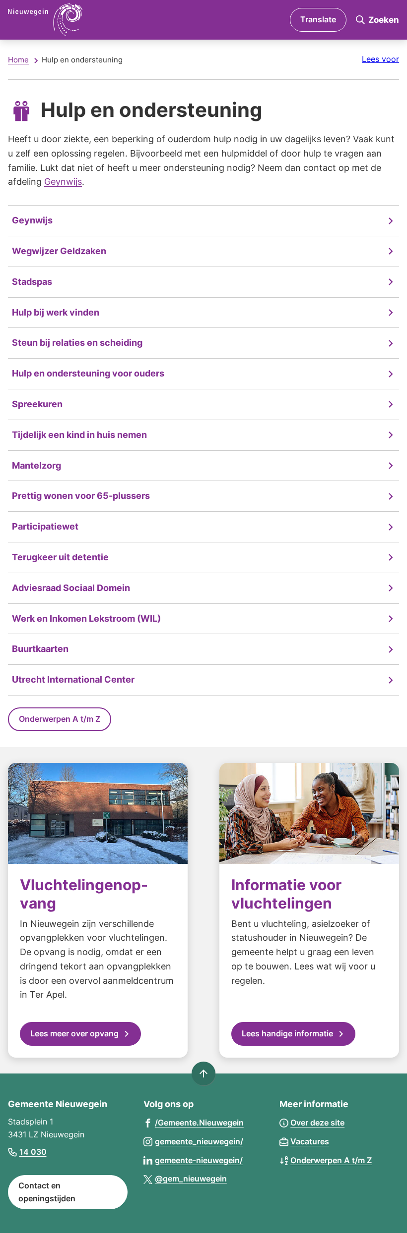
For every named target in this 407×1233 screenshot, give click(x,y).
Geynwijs (63, 181)
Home (18, 59)
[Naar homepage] (95, 20)
